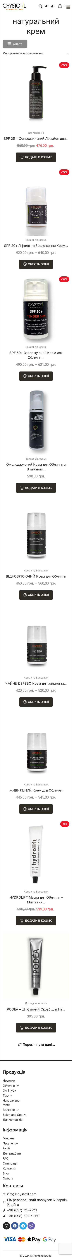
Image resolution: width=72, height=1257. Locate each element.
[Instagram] (6, 1225)
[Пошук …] (40, 6)
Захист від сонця (35, 239)
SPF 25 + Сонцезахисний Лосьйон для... (36, 139)
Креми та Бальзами (36, 570)
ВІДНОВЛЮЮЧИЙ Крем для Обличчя (36, 576)
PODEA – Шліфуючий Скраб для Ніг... (36, 1009)
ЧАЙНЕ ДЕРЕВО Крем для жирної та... (36, 683)
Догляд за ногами (36, 1003)
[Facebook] (14, 1225)
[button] (68, 6)
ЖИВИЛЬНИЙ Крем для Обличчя (36, 790)
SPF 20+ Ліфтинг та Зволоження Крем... (36, 246)
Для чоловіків (36, 132)
